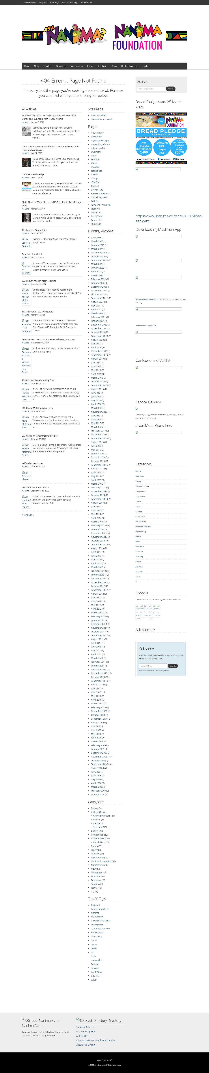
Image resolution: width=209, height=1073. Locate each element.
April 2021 (96, 309)
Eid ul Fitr (95, 976)
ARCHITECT (82, 1035)
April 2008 (96, 783)
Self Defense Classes (32, 463)
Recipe (96, 823)
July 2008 (95, 771)
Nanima (95, 912)
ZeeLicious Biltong (85, 1044)
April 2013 (96, 563)
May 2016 (96, 449)
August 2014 (97, 502)
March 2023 (97, 263)
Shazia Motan (97, 924)
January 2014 (97, 529)
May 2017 (96, 423)
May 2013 (96, 559)
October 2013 (98, 540)
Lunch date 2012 (99, 908)
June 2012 (96, 601)
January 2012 (97, 620)
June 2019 (96, 366)
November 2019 (99, 351)
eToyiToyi (54, 2)
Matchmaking (29, 2)
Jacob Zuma (96, 936)
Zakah (94, 980)
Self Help (98, 827)
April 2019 (96, 373)
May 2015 (96, 476)
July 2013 (95, 552)
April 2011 (96, 654)
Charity (94, 830)
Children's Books (101, 815)
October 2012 (98, 586)
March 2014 (97, 521)
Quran (94, 944)
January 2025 (97, 245)
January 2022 (97, 282)
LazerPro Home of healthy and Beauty (95, 1040)
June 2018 (96, 396)
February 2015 (98, 487)
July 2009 (95, 726)
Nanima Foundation (101, 861)
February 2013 (98, 570)
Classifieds (61, 66)
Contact (146, 66)
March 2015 (97, 483)
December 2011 (99, 623)
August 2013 (97, 548)
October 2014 (98, 495)
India (93, 956)
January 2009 (97, 748)
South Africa (96, 972)
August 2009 (97, 722)
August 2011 (97, 639)
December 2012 (99, 578)
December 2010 (99, 669)
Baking (94, 808)
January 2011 (97, 665)
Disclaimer (96, 136)
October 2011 (98, 631)
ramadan (95, 968)
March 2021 (97, 313)
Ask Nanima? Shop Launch (35, 487)
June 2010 (96, 692)
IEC (92, 952)
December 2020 (99, 324)
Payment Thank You (101, 204)
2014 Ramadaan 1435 (100, 928)
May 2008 (96, 779)
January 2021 (97, 320)
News (94, 868)
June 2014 (96, 510)
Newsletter (96, 872)
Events (94, 846)
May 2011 (96, 650)
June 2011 (96, 646)
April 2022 (96, 271)
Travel (94, 887)
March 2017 (97, 427)
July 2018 (95, 392)
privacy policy (98, 148)
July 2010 (95, 688)
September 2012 (99, 589)
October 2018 (98, 381)
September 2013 (99, 544)
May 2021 (96, 305)
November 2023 (99, 252)
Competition (97, 834)
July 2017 (95, 415)
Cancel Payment (99, 197)
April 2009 (96, 737)
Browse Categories (100, 193)
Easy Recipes (97, 838)
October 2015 (98, 461)
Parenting (96, 880)
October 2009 (98, 714)
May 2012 (96, 605)
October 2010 (98, 677)
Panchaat (96, 876)
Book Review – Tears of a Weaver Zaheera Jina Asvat (48, 339)
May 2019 (96, 370)
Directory (48, 66)
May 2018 (96, 400)
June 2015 (96, 472)
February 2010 (98, 707)
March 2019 (97, 377)
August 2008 (97, 768)
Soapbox (43, 2)
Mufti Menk (97, 916)
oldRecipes (96, 170)
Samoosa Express (85, 1027)
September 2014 (99, 498)
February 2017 (98, 430)
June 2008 (96, 775)
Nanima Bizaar (33, 1025)
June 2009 (96, 730)
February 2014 (98, 525)
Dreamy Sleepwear (86, 1031)
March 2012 (97, 612)
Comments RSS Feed (101, 119)
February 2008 (98, 790)
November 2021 (99, 290)
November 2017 (99, 411)
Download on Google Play (146, 326)
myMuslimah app (70, 2)
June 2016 (96, 445)
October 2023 (98, 256)
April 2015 (96, 480)
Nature (97, 819)
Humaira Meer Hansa (100, 920)
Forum (90, 66)
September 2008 (99, 764)
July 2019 (95, 362)
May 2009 (96, 733)
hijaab (94, 948)
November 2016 (99, 434)
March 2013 (97, 567)
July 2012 (95, 597)
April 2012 (96, 608)
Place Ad (95, 208)
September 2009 (99, 718)
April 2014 (96, 517)
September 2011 (99, 635)
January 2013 (97, 574)
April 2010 (96, 699)
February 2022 (98, 279)
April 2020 (96, 347)
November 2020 (99, 328)
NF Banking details (129, 66)
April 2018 (96, 404)
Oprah (94, 940)
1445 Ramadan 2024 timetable (37, 311)
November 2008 (99, 756)
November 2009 (99, 711)
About (36, 66)
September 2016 (99, 438)
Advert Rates (86, 2)
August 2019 (97, 358)
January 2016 (97, 453)
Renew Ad (96, 212)
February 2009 (98, 745)
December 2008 (99, 752)
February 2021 (98, 317)
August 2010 (97, 684)
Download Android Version (146, 299)
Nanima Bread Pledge (33, 174)
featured (95, 905)
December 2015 (99, 457)
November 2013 (99, 536)
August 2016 (97, 442)
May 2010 (96, 696)
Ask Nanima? (145, 629)
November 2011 (99, 627)
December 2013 (99, 533)
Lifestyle (95, 853)
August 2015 (97, 468)
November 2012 (99, 582)
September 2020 (99, 336)
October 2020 (98, 332)
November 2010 (99, 673)
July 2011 (95, 642)
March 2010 (97, 703)
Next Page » (28, 514)
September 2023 (99, 260)
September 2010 (99, 680)
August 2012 (97, 593)
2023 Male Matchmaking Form (37, 407)
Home (26, 66)
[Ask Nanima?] (104, 55)
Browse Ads (97, 189)
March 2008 (97, 786)
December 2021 (99, 286)
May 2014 (96, 514)
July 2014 (95, 506)
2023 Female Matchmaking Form (38, 380)
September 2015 (99, 464)
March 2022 (97, 275)
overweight (96, 960)
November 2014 (99, 491)
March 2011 (97, 658)
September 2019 (99, 354)
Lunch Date (99, 842)
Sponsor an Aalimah (32, 254)
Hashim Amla (97, 932)
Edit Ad (94, 201)
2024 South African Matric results (39, 280)
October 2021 (98, 294)
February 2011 (98, 661)
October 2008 (98, 760)
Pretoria (94, 964)
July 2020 (95, 343)
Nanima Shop (98, 864)
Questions (101, 66)
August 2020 (97, 339)
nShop (114, 66)
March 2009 (97, 741)
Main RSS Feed (98, 115)
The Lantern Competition (34, 230)
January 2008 (97, 794)
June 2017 (96, 419)
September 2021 (99, 298)
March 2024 (97, 248)
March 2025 (97, 241)
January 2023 (97, 267)
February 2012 (98, 616)
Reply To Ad (97, 216)
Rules (94, 155)
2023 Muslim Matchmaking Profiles (40, 435)
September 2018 (99, 385)
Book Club (96, 811)
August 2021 (97, 301)
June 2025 (96, 237)
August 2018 (97, 389)
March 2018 (97, 407)
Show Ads (96, 223)
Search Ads (97, 220)
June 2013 (96, 555)
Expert (94, 849)
